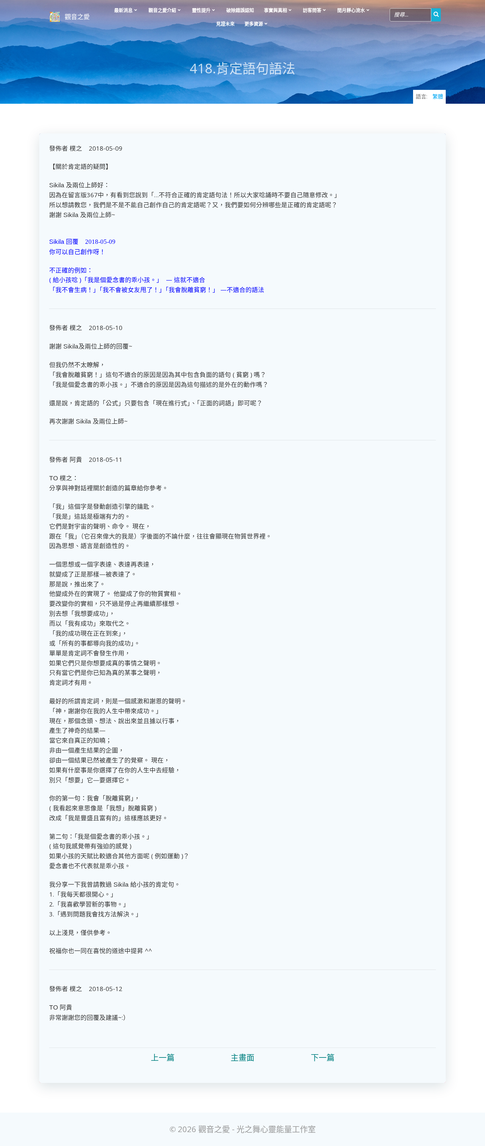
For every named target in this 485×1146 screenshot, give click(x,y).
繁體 (438, 96)
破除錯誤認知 (240, 10)
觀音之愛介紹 (162, 10)
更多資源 (253, 23)
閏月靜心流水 (351, 10)
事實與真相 (275, 10)
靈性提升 (201, 10)
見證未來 (225, 23)
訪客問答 (312, 10)
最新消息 (123, 10)
